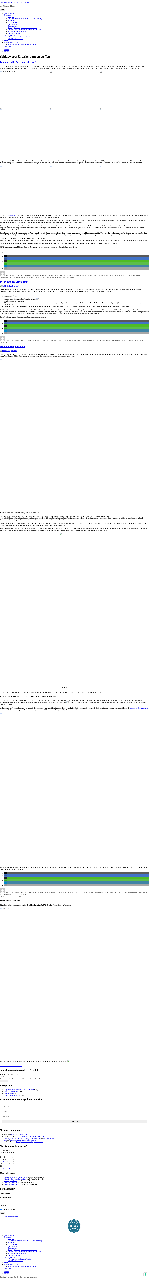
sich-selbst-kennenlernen (118, 340)
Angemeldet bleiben (8, 1209)
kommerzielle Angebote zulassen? (24, 277)
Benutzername (4, 1202)
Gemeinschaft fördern (133, 275)
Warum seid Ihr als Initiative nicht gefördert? (22, 44)
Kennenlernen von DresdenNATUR (15, 1177)
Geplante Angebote (14, 33)
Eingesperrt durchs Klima (19, 1134)
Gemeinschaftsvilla (6, 277)
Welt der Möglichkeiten (12, 346)
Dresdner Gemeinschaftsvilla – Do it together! (14, 2)
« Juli (2, 1168)
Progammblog (8, 1093)
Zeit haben (7, 894)
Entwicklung (67, 340)
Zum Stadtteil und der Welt (12, 1095)
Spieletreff (11, 20)
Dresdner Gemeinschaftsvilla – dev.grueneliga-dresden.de (22, 1138)
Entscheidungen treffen (117, 275)
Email (2, 1076)
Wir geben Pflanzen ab (15, 39)
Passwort (3, 1205)
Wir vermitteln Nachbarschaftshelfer (19, 37)
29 (11, 1164)
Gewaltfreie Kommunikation (139, 708)
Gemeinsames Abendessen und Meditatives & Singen (25, 29)
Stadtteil (54, 277)
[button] (5, 256)
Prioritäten (117, 892)
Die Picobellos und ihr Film (52, 1138)
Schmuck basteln (13, 22)
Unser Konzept (9, 13)
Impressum (33, 1277)
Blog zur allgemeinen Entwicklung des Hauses (43, 275)
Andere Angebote (9, 35)
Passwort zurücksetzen (11, 1217)
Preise (49, 277)
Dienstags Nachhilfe (10, 1181)
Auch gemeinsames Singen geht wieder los (30, 1136)
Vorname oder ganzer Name (9, 1074)
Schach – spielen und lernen (17, 31)
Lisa (6, 275)
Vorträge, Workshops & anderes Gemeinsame (22, 28)
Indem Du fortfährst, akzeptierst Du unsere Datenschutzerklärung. (23, 1079)
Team (6, 40)
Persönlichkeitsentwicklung (90, 340)
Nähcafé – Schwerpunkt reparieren (15, 1179)
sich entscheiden (104, 340)
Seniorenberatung (10, 215)
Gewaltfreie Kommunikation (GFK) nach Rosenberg (25, 19)
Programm (7, 15)
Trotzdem (130, 340)
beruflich (76, 275)
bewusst (43, 340)
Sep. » (10, 1168)
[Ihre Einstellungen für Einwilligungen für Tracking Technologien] (145, 1274)
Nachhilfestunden (13, 24)
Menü (2, 9)
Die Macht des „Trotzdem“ (14, 281)
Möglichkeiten (108, 892)
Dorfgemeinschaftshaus (48, 892)
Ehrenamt (97, 275)
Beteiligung (83, 275)
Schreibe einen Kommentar (65, 277)
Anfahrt (6, 50)
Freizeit (90, 892)
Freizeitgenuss (98, 892)
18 (3, 1161)
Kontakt (6, 51)
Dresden (91, 275)
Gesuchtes (7, 46)
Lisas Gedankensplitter (66, 275)
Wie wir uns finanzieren (11, 42)
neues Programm (40, 277)
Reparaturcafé (12, 26)
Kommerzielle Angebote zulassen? (18, 62)
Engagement (105, 275)
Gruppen (11, 17)
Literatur (7, 48)
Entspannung (83, 892)
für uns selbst (76, 340)
